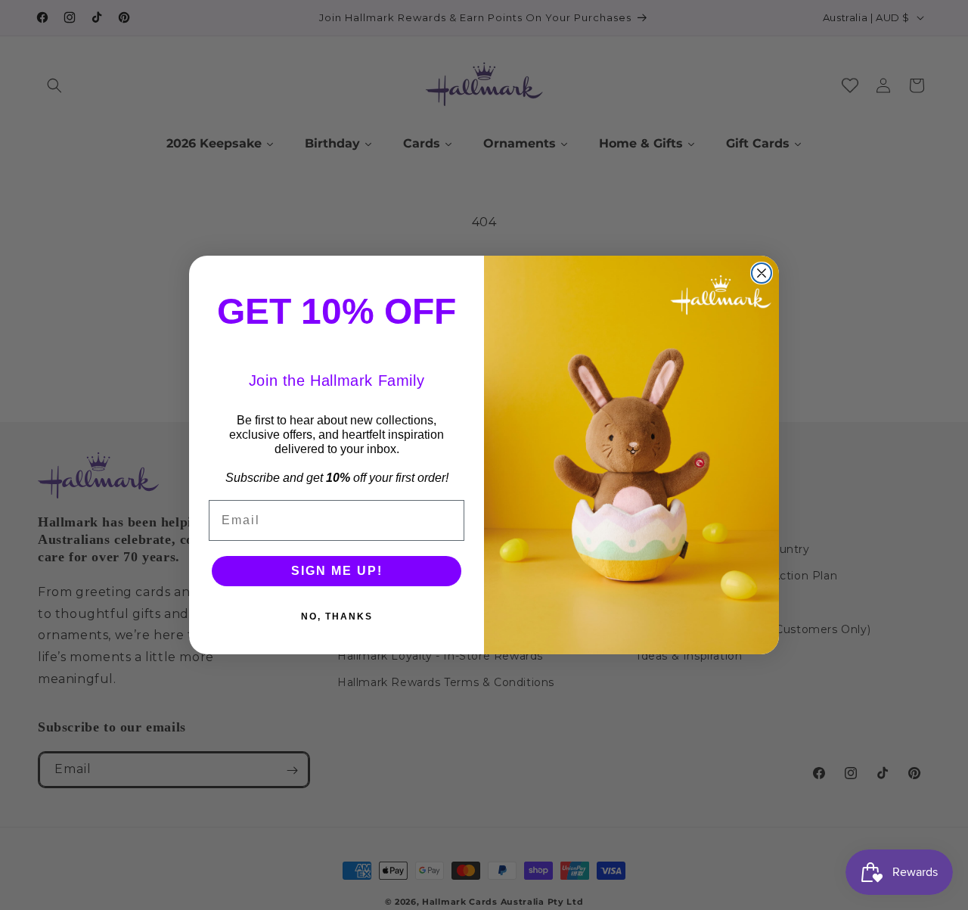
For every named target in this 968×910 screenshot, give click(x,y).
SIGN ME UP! (337, 570)
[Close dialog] (761, 273)
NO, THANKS (337, 616)
